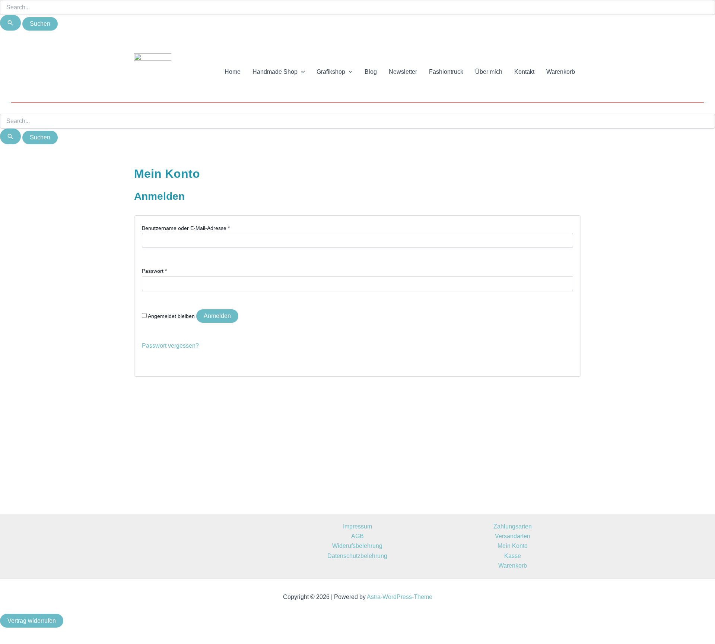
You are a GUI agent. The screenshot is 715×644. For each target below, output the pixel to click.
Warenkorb (560, 72)
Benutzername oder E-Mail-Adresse (186, 228)
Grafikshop (331, 72)
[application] (301, 72)
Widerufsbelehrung (357, 546)
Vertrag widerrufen (31, 621)
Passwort (154, 271)
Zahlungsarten (512, 526)
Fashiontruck (446, 72)
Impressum (357, 526)
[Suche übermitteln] (10, 23)
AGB (357, 536)
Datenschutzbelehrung (357, 556)
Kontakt (524, 72)
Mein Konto (513, 546)
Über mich (488, 72)
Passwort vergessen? (170, 345)
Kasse (512, 556)
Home (233, 72)
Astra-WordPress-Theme (399, 597)
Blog (371, 72)
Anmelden (217, 316)
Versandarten (512, 536)
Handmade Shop (275, 72)
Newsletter (403, 72)
